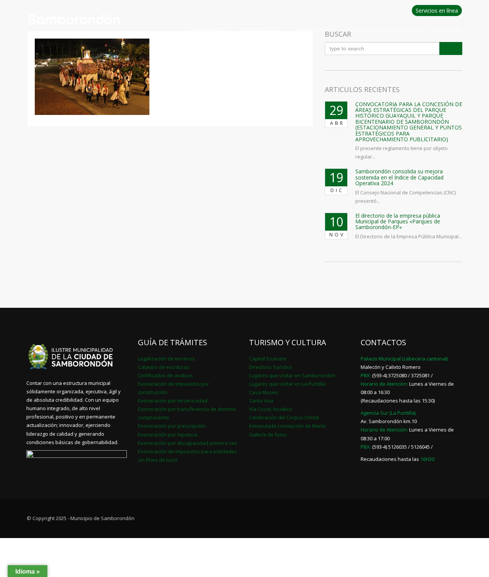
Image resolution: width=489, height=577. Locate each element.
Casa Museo (263, 392)
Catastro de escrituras (163, 367)
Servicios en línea (437, 10)
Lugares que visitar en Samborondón (292, 375)
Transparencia (313, 30)
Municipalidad (260, 30)
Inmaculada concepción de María (287, 425)
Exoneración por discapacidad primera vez (187, 443)
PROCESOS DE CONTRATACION (384, 30)
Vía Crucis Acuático (270, 409)
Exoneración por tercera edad (172, 400)
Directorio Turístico (270, 367)
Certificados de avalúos (165, 375)
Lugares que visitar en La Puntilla (287, 383)
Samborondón (207, 30)
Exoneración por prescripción (172, 425)
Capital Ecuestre (268, 358)
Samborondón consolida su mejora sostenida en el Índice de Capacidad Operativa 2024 (399, 177)
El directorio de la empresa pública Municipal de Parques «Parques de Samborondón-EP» (397, 221)
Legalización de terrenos (166, 358)
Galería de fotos (268, 434)
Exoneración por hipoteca (168, 434)
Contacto (448, 30)
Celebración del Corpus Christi (284, 417)
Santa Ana (261, 400)
